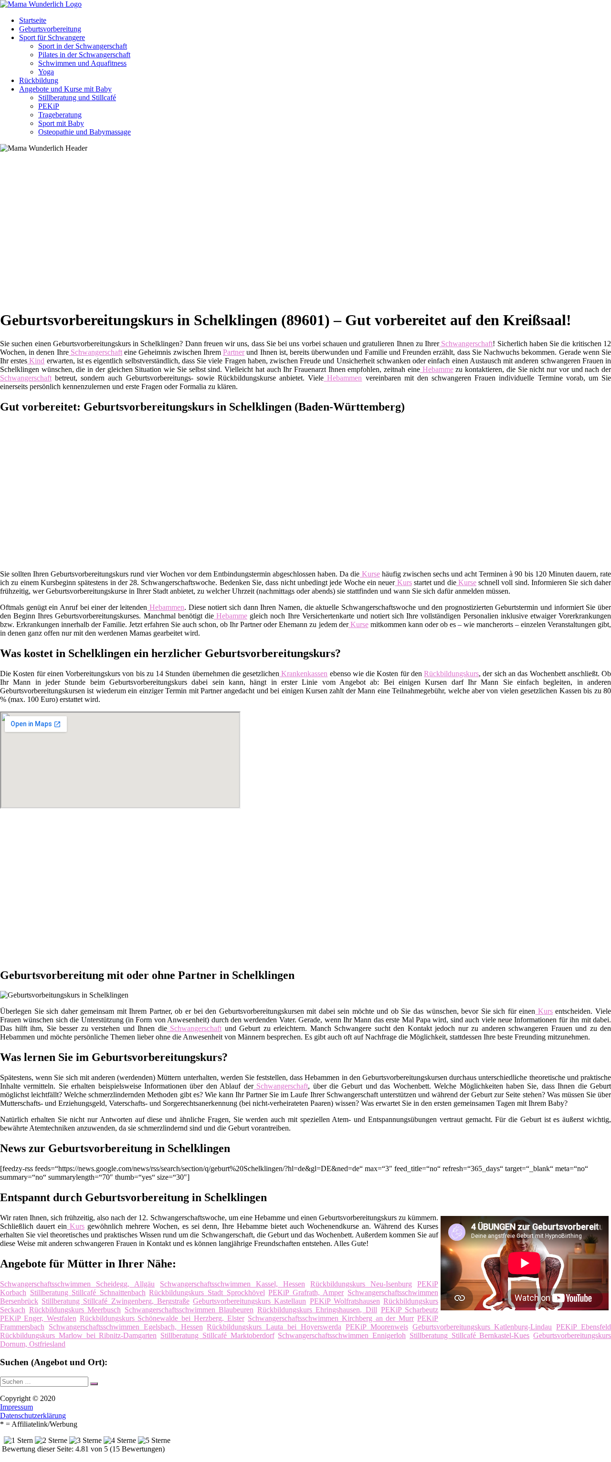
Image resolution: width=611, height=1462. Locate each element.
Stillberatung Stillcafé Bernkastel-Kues (470, 1335)
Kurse (369, 574)
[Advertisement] (293, 234)
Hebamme (436, 369)
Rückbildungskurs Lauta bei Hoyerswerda (274, 1327)
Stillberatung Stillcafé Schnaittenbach (88, 1292)
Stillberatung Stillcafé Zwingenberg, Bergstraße (116, 1301)
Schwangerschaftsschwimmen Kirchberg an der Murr (331, 1318)
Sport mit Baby (61, 123)
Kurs (403, 582)
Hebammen (343, 378)
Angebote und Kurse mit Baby (65, 89)
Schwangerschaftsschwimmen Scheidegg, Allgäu (77, 1284)
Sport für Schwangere (52, 37)
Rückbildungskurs (451, 673)
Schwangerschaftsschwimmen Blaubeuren (189, 1310)
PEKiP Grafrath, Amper (306, 1292)
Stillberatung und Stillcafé (77, 97)
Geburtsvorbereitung (50, 29)
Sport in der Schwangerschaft (82, 46)
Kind (35, 361)
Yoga (46, 72)
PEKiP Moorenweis (377, 1327)
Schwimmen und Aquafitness (82, 63)
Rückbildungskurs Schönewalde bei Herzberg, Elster (162, 1318)
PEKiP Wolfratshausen (345, 1301)
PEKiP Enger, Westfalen (38, 1318)
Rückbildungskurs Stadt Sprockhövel (206, 1292)
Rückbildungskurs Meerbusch (75, 1310)
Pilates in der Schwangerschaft (84, 55)
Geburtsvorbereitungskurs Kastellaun (249, 1301)
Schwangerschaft (466, 344)
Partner (233, 352)
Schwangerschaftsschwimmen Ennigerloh (342, 1335)
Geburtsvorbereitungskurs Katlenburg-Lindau (482, 1327)
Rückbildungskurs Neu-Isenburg (361, 1284)
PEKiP (48, 106)
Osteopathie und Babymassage (84, 132)
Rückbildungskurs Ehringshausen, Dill (317, 1310)
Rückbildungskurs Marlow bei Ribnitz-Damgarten (78, 1335)
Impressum (16, 1407)
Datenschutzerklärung (33, 1415)
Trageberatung (60, 115)
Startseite (32, 20)
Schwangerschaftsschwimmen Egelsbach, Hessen (126, 1327)
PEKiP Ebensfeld (583, 1327)
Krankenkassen (303, 673)
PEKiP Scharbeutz (410, 1310)
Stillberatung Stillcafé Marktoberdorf (217, 1335)
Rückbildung (38, 80)
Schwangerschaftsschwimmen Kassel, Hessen (232, 1284)
